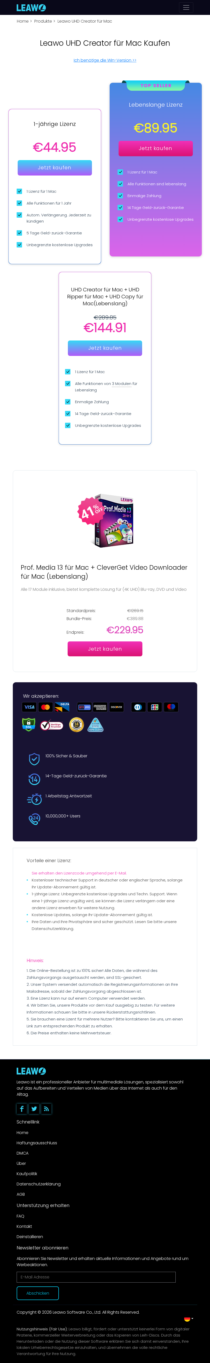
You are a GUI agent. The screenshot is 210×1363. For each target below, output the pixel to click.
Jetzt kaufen (54, 167)
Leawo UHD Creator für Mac (85, 21)
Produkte (43, 21)
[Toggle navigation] (186, 7)
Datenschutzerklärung (39, 1184)
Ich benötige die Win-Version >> (105, 60)
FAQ (20, 1216)
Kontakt (24, 1226)
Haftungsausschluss (37, 1143)
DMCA (22, 1153)
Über (21, 1163)
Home (23, 21)
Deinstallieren (30, 1237)
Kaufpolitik (27, 1174)
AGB (21, 1194)
